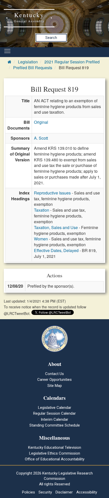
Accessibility (86, 492)
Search (51, 37)
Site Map (54, 385)
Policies (28, 492)
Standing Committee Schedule (54, 425)
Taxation (41, 210)
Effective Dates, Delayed (56, 250)
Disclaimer (64, 492)
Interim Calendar (54, 419)
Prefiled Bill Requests (32, 67)
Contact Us (54, 373)
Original (41, 122)
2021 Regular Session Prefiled (72, 62)
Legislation (28, 62)
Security (45, 492)
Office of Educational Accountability (54, 459)
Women (41, 239)
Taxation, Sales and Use (56, 227)
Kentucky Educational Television (54, 447)
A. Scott (41, 138)
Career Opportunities (54, 379)
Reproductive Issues (52, 193)
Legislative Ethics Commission (54, 453)
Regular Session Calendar (54, 413)
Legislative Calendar (54, 407)
